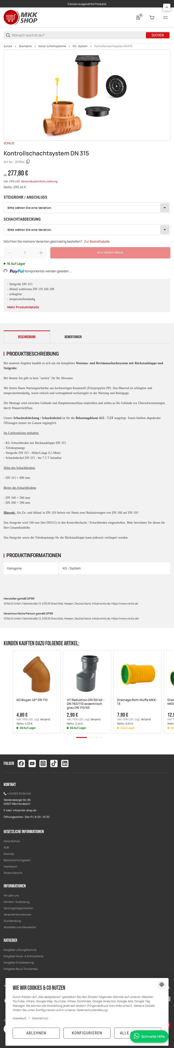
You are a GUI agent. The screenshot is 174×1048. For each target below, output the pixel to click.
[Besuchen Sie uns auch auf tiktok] (54, 763)
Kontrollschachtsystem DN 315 (113, 46)
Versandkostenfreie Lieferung (39, 181)
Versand (45, 719)
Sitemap (9, 854)
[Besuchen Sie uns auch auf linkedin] (64, 763)
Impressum (10, 866)
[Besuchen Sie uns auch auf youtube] (32, 763)
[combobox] (87, 207)
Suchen (158, 35)
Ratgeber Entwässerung (19, 962)
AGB (6, 847)
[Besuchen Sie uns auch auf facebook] (21, 763)
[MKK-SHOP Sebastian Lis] (21, 17)
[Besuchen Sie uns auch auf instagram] (43, 763)
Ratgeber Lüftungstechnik (20, 950)
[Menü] (165, 18)
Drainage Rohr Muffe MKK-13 (137, 702)
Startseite (25, 46)
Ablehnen (36, 1033)
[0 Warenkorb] (152, 18)
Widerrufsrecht (13, 873)
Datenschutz (12, 841)
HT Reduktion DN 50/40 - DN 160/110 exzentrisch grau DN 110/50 (85, 703)
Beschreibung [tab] (27, 337)
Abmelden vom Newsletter (20, 927)
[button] (37, 674)
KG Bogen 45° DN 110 (32, 700)
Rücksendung (12, 921)
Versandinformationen (17, 914)
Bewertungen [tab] (73, 337)
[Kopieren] (28, 161)
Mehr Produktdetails (23, 307)
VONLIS (9, 143)
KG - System (80, 46)
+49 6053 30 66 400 (19, 793)
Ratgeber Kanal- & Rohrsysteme (23, 956)
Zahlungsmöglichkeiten (18, 908)
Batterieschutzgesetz (17, 860)
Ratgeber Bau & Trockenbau (21, 969)
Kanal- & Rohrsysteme (52, 46)
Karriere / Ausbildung (16, 902)
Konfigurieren (87, 1033)
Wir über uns (11, 895)
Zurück (8, 46)
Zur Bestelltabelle (97, 241)
